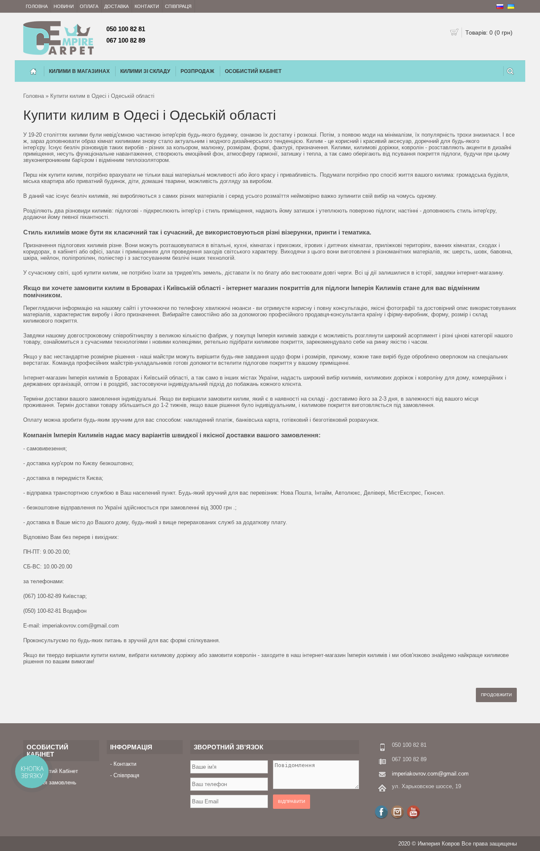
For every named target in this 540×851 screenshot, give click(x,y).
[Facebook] (381, 811)
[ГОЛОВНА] (33, 71)
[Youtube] (413, 811)
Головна (37, 6)
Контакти (147, 6)
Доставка (116, 6)
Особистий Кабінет (253, 71)
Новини (64, 6)
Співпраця (178, 6)
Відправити (291, 801)
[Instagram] (397, 811)
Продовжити (496, 694)
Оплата (89, 6)
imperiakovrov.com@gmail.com (430, 773)
